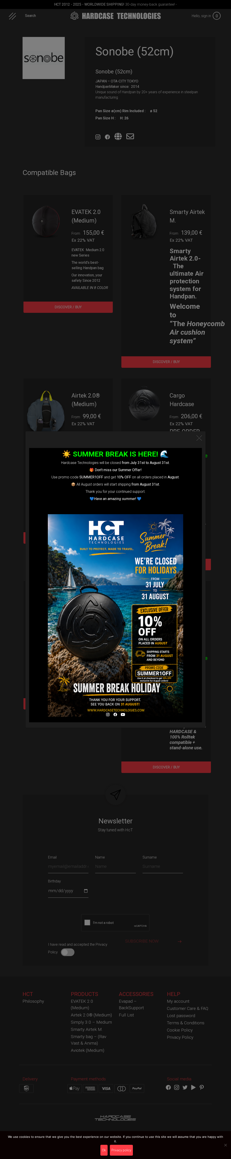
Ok (104, 1150)
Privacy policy (121, 1150)
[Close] (199, 437)
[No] (225, 1145)
